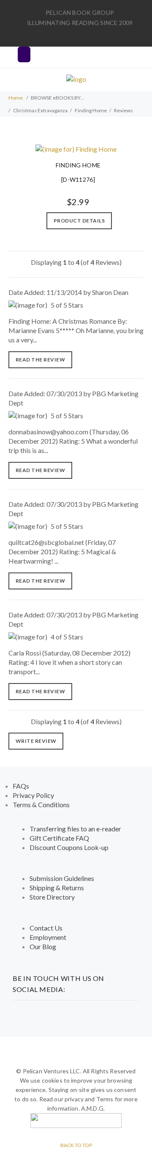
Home (15, 97)
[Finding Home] (76, 148)
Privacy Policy (33, 795)
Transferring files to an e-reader (75, 829)
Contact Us (46, 928)
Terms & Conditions (41, 804)
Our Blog (43, 946)
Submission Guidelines (62, 878)
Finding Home (91, 110)
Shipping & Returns (57, 887)
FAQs (21, 786)
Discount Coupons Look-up (69, 847)
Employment (48, 937)
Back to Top (76, 1145)
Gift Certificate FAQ (59, 838)
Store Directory (52, 897)
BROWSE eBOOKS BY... (57, 97)
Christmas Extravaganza (40, 110)
